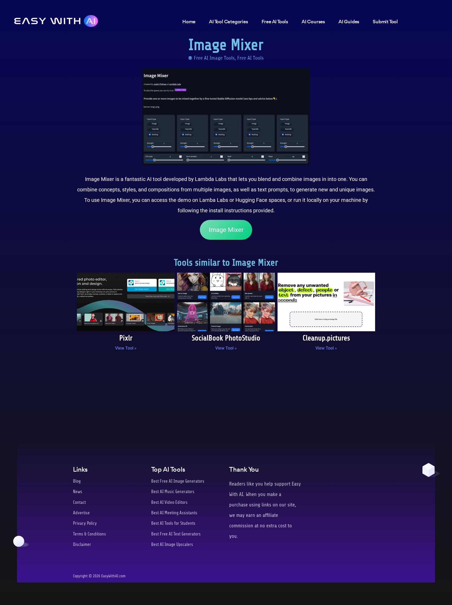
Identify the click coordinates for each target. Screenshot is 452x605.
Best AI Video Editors (169, 502)
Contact (79, 502)
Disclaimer (82, 544)
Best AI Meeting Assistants (174, 512)
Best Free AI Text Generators (176, 534)
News (77, 491)
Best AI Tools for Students (173, 523)
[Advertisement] (226, 398)
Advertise (81, 512)
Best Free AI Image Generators (177, 481)
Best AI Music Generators (172, 491)
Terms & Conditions (89, 534)
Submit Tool (385, 21)
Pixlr (125, 338)
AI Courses (313, 21)
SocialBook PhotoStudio (226, 338)
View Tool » (126, 348)
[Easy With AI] (56, 19)
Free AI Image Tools (214, 58)
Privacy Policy (85, 523)
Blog (77, 481)
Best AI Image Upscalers (172, 544)
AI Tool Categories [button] (228, 21)
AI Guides (348, 21)
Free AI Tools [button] (275, 21)
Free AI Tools (250, 58)
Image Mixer (226, 229)
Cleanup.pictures (326, 338)
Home (188, 21)
